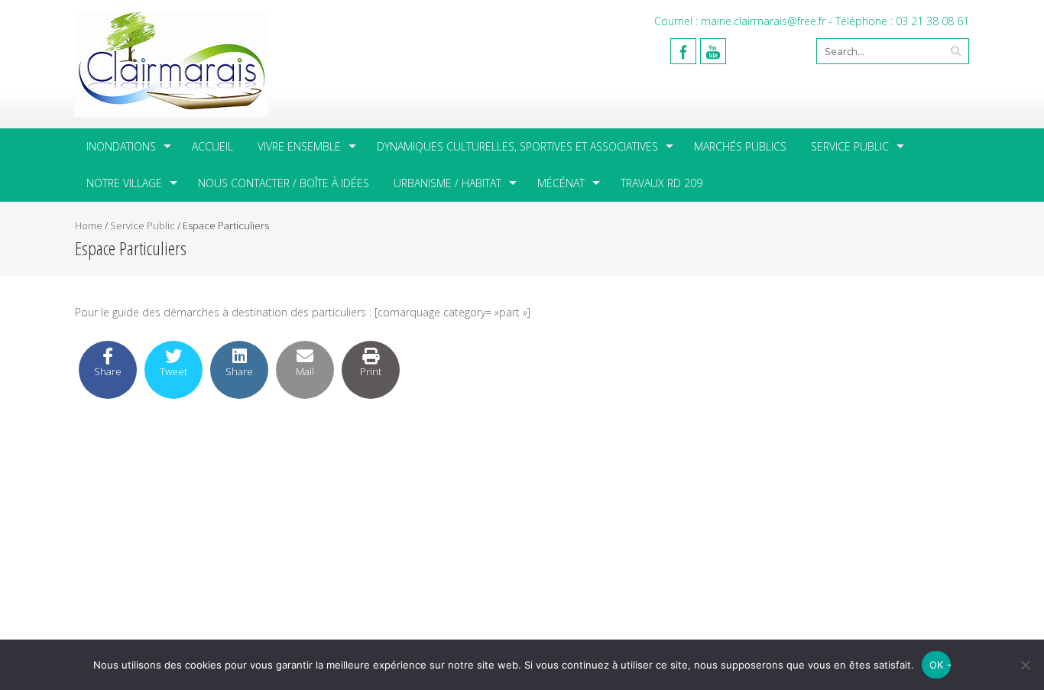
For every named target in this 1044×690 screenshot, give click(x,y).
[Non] (1025, 664)
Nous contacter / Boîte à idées (283, 183)
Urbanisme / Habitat (447, 183)
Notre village (124, 183)
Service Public (850, 146)
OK (936, 665)
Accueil (212, 146)
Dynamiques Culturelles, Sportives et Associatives (517, 146)
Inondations (121, 146)
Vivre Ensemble (299, 146)
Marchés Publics (740, 146)
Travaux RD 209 (661, 183)
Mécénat (561, 183)
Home (88, 225)
